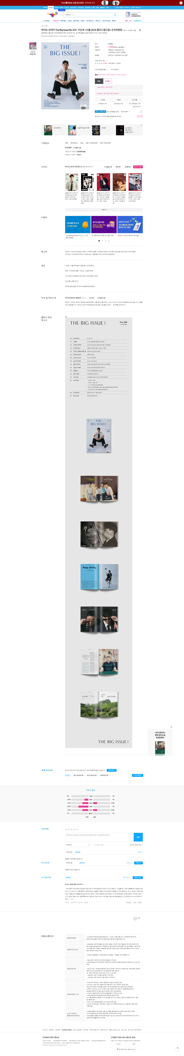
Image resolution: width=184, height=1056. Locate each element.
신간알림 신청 (77, 147)
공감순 (128, 862)
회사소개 (45, 1030)
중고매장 (87, 7)
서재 (130, 20)
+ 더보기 (71, 899)
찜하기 (140, 902)
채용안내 (51, 1030)
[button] (99, 241)
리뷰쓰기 (138, 862)
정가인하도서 (89, 20)
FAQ (134, 1044)
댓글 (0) (86, 902)
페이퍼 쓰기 (138, 877)
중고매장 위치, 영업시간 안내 (127, 1049)
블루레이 (102, 7)
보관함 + (108, 81)
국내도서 (50, 7)
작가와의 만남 (106, 20)
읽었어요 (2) (104, 775)
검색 (115, 14)
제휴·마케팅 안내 (94, 1030)
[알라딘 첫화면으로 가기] (53, 14)
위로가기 (177, 1048)
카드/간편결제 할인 (100, 69)
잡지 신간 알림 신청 (100, 111)
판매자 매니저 (104, 1030)
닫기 (181, 3)
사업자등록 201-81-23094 (60, 1040)
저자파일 (91, 298)
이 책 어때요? (137, 775)
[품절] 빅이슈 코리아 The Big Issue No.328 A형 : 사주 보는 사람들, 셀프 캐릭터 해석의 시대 (119, 197)
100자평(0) (111, 63)
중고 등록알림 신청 (134, 103)
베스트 (70, 20)
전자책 (56, 7)
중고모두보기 (137, 106)
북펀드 (114, 20)
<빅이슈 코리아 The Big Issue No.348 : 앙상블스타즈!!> (94, 305)
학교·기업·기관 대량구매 (134, 1030)
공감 (135, 902)
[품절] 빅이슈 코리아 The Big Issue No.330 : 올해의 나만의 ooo (71, 195)
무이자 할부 (114, 69)
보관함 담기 (128, 167)
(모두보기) (122, 305)
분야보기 (47, 20)
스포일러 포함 (99, 845)
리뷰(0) (118, 63)
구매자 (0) (69, 852)
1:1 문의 (118, 1044)
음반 (97, 7)
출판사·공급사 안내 (114, 1030)
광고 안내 (124, 1030)
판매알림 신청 (102, 103)
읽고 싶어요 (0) (78, 775)
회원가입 (121, 7)
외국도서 (66, 7)
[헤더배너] (133, 14)
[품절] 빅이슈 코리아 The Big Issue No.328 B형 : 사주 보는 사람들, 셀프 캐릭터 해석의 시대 (103, 197)
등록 (138, 837)
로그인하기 (112, 770)
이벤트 (82, 20)
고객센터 (133, 7)
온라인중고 (81, 7)
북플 (126, 20)
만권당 (61, 7)
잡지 (73, 151)
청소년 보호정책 (77, 1030)
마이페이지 (126, 7)
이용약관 (57, 1030)
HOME (45, 7)
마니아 (67, 775)
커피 (107, 7)
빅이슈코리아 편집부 (47, 36)
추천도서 (98, 20)
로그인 (117, 7)
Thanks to (128, 902)
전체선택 (118, 167)
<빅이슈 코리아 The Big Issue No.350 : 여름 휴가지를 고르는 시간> (91, 302)
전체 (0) (77, 852)
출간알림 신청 (118, 103)
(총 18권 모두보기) (86, 166)
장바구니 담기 (138, 167)
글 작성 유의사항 (135, 845)
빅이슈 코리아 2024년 (100, 33)
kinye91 (67, 902)
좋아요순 (126, 877)
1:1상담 (111, 937)
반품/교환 (117, 937)
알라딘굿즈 (74, 7)
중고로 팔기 (124, 111)
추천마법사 (63, 20)
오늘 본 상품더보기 (136, 918)
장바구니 (138, 7)
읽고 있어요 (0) (92, 775)
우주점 (93, 7)
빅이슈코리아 (63, 36)
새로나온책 (76, 20)
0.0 (106, 63)
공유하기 (140, 30)
